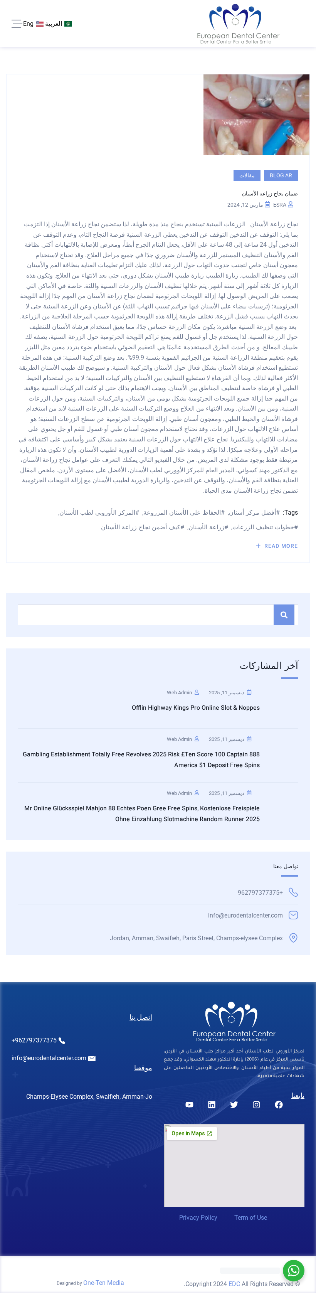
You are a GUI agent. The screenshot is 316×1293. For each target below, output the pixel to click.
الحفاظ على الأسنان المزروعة (182, 512)
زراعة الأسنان (206, 527)
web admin (179, 692)
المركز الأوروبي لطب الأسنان (97, 512)
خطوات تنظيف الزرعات (263, 527)
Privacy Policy (198, 1217)
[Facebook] (279, 1104)
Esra (279, 205)
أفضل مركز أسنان (252, 512)
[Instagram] (256, 1104)
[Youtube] (189, 1104)
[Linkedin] (211, 1104)
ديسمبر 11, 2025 (226, 692)
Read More (280, 546)
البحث (284, 614)
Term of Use (250, 1217)
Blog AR (281, 175)
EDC (234, 1284)
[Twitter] (234, 1104)
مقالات (247, 175)
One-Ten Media (103, 1282)
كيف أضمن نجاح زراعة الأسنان (140, 527)
